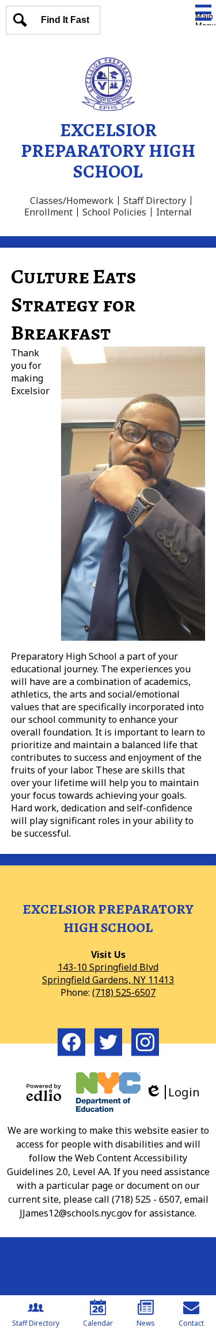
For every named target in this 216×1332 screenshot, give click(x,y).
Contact (191, 1323)
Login (176, 1092)
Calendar (98, 1323)
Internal (174, 212)
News (146, 1323)
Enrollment (48, 212)
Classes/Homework (71, 200)
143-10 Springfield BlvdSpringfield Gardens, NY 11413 (108, 973)
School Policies (114, 212)
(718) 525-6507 (124, 992)
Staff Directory (154, 200)
